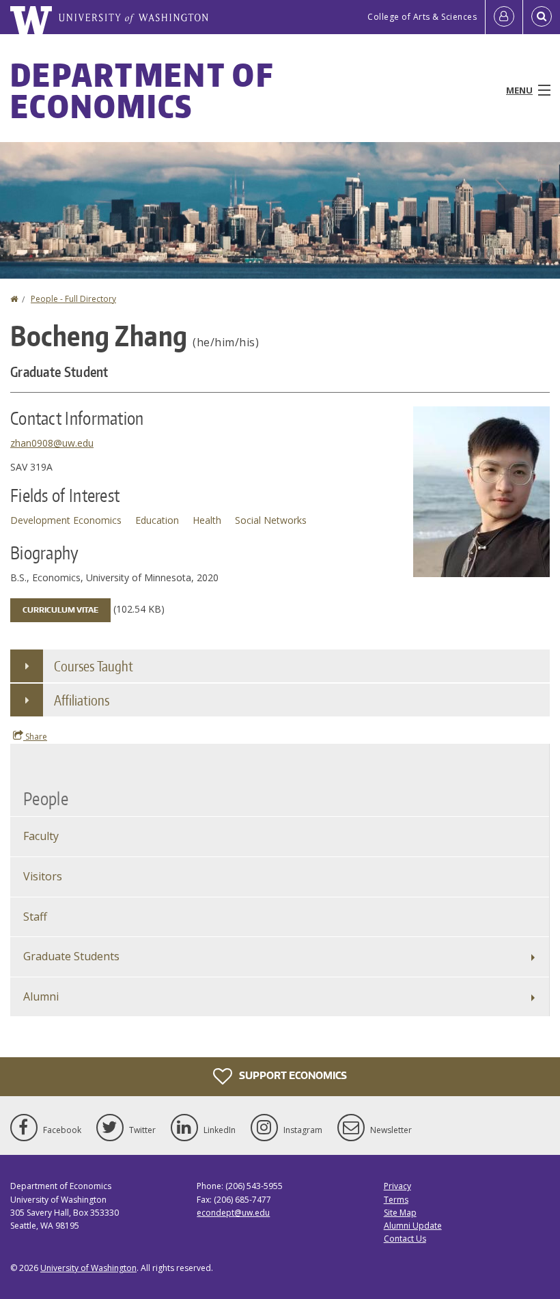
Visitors (42, 876)
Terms (396, 1199)
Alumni (41, 996)
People (45, 798)
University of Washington (88, 1268)
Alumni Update (413, 1225)
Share (35, 736)
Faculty (41, 835)
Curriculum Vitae (60, 610)
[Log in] (504, 17)
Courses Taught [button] (93, 666)
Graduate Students (71, 956)
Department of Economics (141, 90)
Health (207, 520)
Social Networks (271, 520)
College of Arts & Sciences (422, 17)
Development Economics (66, 520)
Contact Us (405, 1238)
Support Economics (292, 1075)
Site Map (400, 1212)
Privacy (397, 1186)
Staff (35, 916)
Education (157, 520)
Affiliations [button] (81, 700)
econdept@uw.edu (233, 1212)
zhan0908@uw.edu (52, 442)
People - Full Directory (73, 299)
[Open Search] (541, 17)
